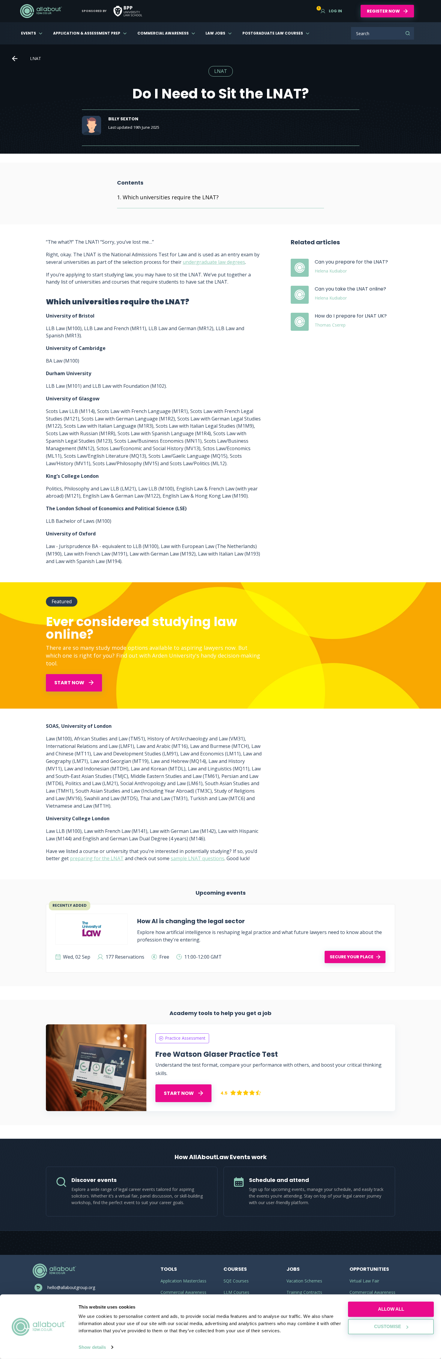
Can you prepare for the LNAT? (351, 261)
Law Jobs (215, 33)
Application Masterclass (183, 1281)
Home (14, 58)
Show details (92, 1347)
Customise (387, 1326)
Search (407, 33)
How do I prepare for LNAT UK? (351, 315)
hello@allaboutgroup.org (71, 1287)
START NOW (69, 682)
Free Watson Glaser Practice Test (216, 1054)
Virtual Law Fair (364, 1281)
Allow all (391, 1309)
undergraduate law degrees (214, 262)
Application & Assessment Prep (86, 33)
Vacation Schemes (304, 1281)
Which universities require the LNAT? (171, 197)
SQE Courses (236, 1281)
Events (28, 33)
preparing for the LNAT (97, 858)
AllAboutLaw (41, 11)
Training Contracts (304, 1292)
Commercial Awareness (163, 33)
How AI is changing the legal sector (191, 921)
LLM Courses (236, 1292)
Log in (331, 11)
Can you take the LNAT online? (350, 288)
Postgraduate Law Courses (272, 33)
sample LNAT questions (197, 858)
